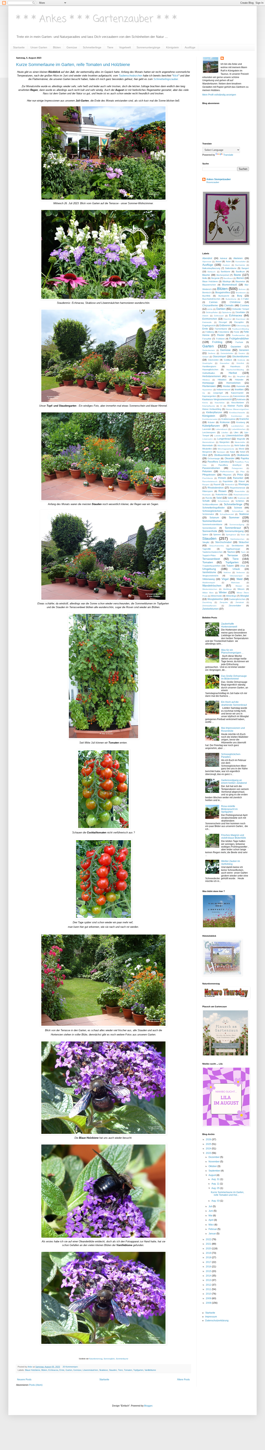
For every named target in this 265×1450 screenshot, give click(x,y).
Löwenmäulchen (90, 1370)
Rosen (222, 491)
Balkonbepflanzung (211, 268)
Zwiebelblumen (210, 608)
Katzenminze (239, 396)
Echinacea (53, 1370)
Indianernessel (223, 389)
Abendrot (207, 258)
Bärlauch (212, 272)
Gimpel (205, 357)
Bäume (206, 275)
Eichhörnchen (209, 319)
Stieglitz (206, 542)
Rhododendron (216, 487)
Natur (232, 452)
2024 (209, 1148)
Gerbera (211, 353)
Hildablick (222, 379)
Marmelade (207, 445)
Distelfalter (240, 312)
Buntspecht (223, 296)
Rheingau (243, 484)
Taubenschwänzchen (130, 75)
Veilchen (227, 572)
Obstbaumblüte (222, 455)
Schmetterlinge (92, 47)
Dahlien (221, 308)
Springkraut (231, 535)
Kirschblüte (220, 403)
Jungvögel (218, 393)
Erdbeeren (225, 325)
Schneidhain (237, 511)
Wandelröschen (211, 585)
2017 (209, 1262)
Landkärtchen (237, 426)
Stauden (113, 1370)
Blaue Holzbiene (32, 1370)
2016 (209, 1266)
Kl (221, 406)
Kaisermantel (237, 393)
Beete (237, 274)
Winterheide (216, 596)
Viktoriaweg (208, 579)
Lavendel (206, 429)
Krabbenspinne (228, 419)
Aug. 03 (215, 1200)
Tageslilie (206, 549)
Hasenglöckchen (210, 369)
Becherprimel (223, 275)
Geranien (244, 350)
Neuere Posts (24, 1379)
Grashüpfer (207, 363)
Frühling (217, 342)
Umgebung (209, 568)
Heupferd (241, 376)
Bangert (245, 268)
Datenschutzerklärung (217, 1320)
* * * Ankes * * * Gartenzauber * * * (96, 19)
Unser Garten (38, 47)
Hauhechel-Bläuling (235, 370)
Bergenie (215, 278)
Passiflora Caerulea (218, 461)
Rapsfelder (228, 481)
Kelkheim (241, 399)
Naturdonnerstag (95, 1359)
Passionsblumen (211, 468)
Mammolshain (208, 442)
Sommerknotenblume (212, 524)
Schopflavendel (227, 514)
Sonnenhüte (209, 531)
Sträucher (244, 542)
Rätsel (242, 481)
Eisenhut (227, 319)
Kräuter (211, 422)
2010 (209, 1293)
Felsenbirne (223, 332)
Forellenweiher (238, 335)
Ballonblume (230, 268)
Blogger (148, 1405)
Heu (230, 376)
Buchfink (206, 296)
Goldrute (241, 360)
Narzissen (221, 452)
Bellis (204, 278)
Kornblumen (236, 416)
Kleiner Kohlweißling (211, 409)
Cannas (213, 302)
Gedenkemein (208, 350)
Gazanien (236, 346)
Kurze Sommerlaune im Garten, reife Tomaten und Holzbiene (73, 64)
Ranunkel (238, 478)
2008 (209, 1303)
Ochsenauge (214, 458)
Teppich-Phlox (209, 555)
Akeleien (238, 258)
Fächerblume (221, 329)
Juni (211, 1211)
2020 (209, 1248)
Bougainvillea (222, 292)
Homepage (208, 383)
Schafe (206, 501)
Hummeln (240, 386)
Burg (239, 295)
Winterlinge (231, 596)
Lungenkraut (224, 438)
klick (175, 75)
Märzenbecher (223, 445)
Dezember (214, 1157)
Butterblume (231, 299)
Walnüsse (235, 582)
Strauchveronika (216, 546)
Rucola (208, 498)
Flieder (220, 335)
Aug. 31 (215, 1179)
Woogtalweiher (215, 599)
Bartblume (225, 271)
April (211, 1220)
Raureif (217, 484)
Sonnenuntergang (234, 531)
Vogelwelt (125, 47)
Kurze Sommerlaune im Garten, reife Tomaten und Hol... (227, 1193)
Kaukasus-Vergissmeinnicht (217, 399)
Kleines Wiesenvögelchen (237, 409)
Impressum (211, 1316)
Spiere (205, 534)
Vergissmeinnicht (210, 575)
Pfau (242, 471)
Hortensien (209, 386)
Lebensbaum (221, 429)
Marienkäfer (240, 442)
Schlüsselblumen (210, 504)
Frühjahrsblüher (239, 338)
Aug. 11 (215, 1183)
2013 (209, 1280)
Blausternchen (209, 285)
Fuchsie (239, 342)
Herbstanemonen (211, 376)
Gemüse (72, 47)
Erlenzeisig (241, 326)
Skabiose (103, 1370)
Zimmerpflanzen (209, 606)
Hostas (226, 386)
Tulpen (230, 565)
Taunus (231, 552)
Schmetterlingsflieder (213, 507)
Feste (236, 332)
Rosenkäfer (240, 491)
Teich (243, 552)
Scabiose (241, 498)
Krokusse (225, 422)
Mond (241, 449)
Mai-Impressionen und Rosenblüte (233, 729)
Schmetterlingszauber (165, 79)
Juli (211, 1206)
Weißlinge (227, 589)
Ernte (61, 1370)
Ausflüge (190, 47)
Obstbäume (243, 455)
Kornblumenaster (210, 419)
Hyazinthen (207, 390)
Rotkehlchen (221, 494)
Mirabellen (207, 449)
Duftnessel (218, 316)
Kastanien (224, 396)
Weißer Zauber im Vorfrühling (230, 862)
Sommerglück (109, 1359)
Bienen (240, 278)
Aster (228, 261)
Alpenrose (206, 261)
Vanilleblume (150, 1370)
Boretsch (206, 292)
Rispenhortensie (237, 488)
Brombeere (241, 293)
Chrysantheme (210, 305)
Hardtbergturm (209, 366)
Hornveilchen (233, 383)
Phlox (240, 474)
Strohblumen (237, 545)
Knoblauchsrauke (237, 412)
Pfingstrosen (209, 474)
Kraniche (244, 419)
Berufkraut (228, 278)
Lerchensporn (209, 432)
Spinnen (217, 534)
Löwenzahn (207, 439)
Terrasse (232, 555)
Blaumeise (240, 281)
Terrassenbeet (211, 558)
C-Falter (245, 299)
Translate (228, 155)
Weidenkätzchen (209, 589)
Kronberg (240, 422)
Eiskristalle (207, 322)
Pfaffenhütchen (227, 471)
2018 (209, 1257)
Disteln (205, 316)
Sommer (234, 517)
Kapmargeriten (209, 396)
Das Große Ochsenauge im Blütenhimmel (234, 677)
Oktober (213, 1166)
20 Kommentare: (71, 1367)
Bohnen (242, 289)
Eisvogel (223, 322)
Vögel (225, 579)
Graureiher (224, 363)
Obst (204, 455)
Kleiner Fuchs (235, 405)
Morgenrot (207, 452)
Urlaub (236, 569)
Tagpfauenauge (233, 549)
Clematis (229, 305)
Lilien (236, 432)
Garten (69, 1370)
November (214, 1161)
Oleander (230, 458)
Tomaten (128, 1370)
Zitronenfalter (235, 605)
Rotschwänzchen (241, 495)
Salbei (230, 498)
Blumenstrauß (229, 284)
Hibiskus (206, 380)
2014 (209, 1275)
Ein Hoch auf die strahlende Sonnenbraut (234, 703)
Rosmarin (206, 495)
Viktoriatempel (236, 576)
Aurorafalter (240, 261)
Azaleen (226, 265)
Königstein (172, 47)
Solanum (214, 517)
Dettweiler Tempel (240, 309)
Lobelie (217, 436)
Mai (211, 1215)
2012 (209, 1284)
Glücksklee (213, 360)
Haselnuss (235, 366)
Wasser (239, 586)
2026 (209, 1139)
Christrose (235, 302)
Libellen (224, 432)
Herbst (233, 372)
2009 (209, 1298)
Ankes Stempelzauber (218, 179)
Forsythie (206, 339)
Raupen (206, 484)
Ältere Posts (183, 1379)
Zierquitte (224, 602)
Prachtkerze (207, 478)
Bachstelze (240, 265)
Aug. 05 (215, 1188)
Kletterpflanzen (214, 412)
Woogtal (244, 595)
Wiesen (240, 589)
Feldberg (209, 332)
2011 (209, 1289)
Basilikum (240, 271)
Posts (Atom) (35, 1385)
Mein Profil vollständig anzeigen (219, 94)
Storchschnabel (223, 542)
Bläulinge (227, 281)
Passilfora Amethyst (229, 465)
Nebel (242, 452)
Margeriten (224, 442)
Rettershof (229, 484)
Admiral (223, 258)
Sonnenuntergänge (148, 47)
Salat (219, 497)
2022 (209, 1239)
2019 (209, 1253)
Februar (213, 1229)
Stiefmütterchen (237, 539)
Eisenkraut (240, 319)
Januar (213, 1233)
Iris (203, 393)
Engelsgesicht (209, 325)
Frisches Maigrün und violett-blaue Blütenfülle (233, 836)
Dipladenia (226, 312)
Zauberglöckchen (237, 599)
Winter (223, 592)
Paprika (245, 458)
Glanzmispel (219, 356)
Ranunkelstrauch (209, 481)
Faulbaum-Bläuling (240, 329)
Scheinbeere (223, 501)
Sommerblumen (212, 520)
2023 (209, 1153)
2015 (209, 1271)
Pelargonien (237, 468)
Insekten (239, 389)
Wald (239, 579)
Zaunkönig (207, 602)
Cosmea (244, 305)
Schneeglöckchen (211, 511)
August (213, 1175)
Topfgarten (138, 1370)
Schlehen (240, 501)
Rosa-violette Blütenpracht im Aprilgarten (229, 809)
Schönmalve (208, 514)
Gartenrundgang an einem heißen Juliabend (234, 781)
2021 (209, 1244)
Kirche (205, 403)
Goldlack (228, 360)
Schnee (238, 507)
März (211, 1224)
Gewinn (241, 353)
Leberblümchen (239, 429)
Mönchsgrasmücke (226, 449)
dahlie (210, 309)
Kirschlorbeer (237, 402)
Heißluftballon (208, 373)
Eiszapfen (239, 322)
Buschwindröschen (211, 299)
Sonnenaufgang (236, 524)
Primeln (222, 478)
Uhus (242, 566)
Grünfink (240, 363)
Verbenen (240, 572)
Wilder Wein (208, 593)
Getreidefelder (227, 353)
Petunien (207, 471)
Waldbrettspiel (208, 582)
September (215, 1170)
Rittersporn (207, 491)
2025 (209, 1144)
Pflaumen (227, 475)
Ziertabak (240, 602)
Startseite (19, 47)
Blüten (57, 47)
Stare (243, 535)
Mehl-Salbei (239, 445)
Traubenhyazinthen (211, 566)
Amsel (218, 261)
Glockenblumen (240, 356)
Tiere (110, 47)
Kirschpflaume (208, 406)
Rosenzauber (212, 182)
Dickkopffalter (212, 312)
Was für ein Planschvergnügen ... (232, 651)
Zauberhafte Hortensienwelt (229, 625)
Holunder (239, 379)
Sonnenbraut (233, 527)
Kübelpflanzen (211, 425)
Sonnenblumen (209, 528)
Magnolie (241, 439)
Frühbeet (220, 339)
